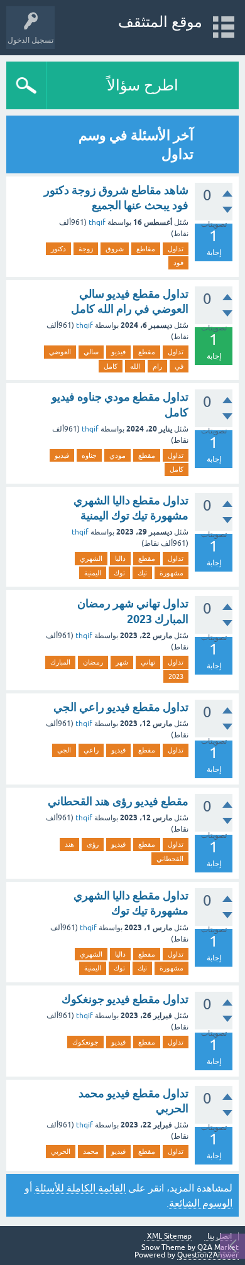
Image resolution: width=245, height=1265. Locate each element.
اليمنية (92, 573)
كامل (110, 366)
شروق (115, 248)
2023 (175, 676)
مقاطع (145, 248)
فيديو (118, 352)
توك (119, 573)
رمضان (93, 662)
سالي (91, 352)
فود (178, 262)
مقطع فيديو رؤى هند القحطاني (118, 801)
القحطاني (169, 858)
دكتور (58, 248)
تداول (175, 248)
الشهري (91, 558)
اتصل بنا (219, 1236)
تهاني (148, 662)
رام (157, 366)
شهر (122, 662)
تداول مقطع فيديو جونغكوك (125, 999)
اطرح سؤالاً (142, 85)
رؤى (93, 844)
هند (69, 844)
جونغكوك (85, 1042)
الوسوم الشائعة (200, 1202)
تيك (142, 573)
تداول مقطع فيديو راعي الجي (120, 707)
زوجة (86, 248)
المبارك (60, 662)
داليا (120, 558)
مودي (117, 455)
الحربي (60, 1151)
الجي (64, 750)
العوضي (60, 352)
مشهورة (171, 573)
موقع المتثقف (160, 21)
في (179, 366)
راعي (91, 750)
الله (135, 366)
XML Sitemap (169, 1236)
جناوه (89, 455)
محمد (91, 1151)
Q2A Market (218, 1247)
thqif (97, 222)
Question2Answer (208, 1255)
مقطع (146, 352)
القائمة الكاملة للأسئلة (80, 1187)
